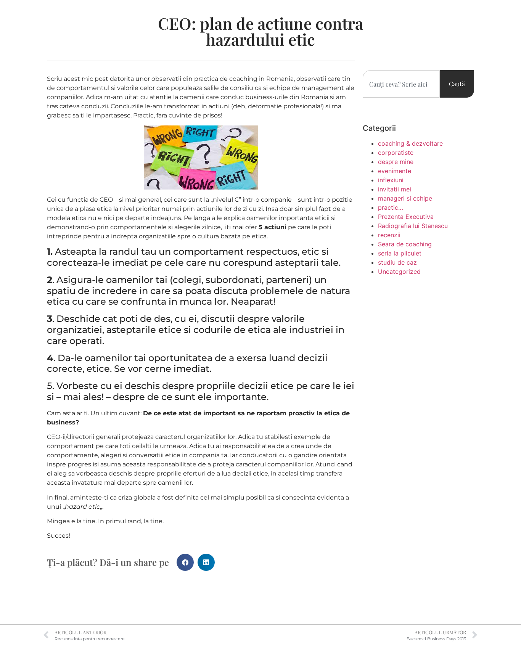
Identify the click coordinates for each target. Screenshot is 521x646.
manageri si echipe (405, 198)
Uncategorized (399, 271)
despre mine (395, 162)
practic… (390, 207)
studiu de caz (397, 262)
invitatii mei (394, 189)
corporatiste (395, 152)
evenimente (394, 171)
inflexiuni (391, 180)
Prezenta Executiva (406, 216)
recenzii (389, 235)
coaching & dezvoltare (410, 143)
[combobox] (401, 84)
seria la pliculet (399, 253)
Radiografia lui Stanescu (413, 226)
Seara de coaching (405, 244)
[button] (185, 562)
